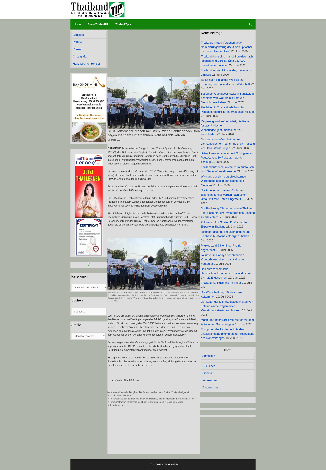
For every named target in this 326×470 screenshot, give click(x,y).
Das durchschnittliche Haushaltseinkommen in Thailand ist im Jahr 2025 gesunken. (226, 273)
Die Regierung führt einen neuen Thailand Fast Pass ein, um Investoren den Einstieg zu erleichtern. (228, 213)
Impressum (209, 380)
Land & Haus (156, 392)
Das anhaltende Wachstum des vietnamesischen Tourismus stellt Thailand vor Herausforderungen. (228, 144)
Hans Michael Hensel (86, 63)
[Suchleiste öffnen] (251, 24)
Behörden (144, 392)
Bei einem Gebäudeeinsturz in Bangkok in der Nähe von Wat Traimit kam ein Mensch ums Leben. (227, 98)
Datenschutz (210, 387)
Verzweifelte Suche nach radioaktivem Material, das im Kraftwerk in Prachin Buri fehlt (153, 398)
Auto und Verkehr (119, 392)
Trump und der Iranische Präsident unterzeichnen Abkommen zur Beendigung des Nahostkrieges (227, 334)
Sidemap (207, 373)
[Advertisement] (153, 53)
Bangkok (133, 392)
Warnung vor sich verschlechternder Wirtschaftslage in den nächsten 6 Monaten (224, 181)
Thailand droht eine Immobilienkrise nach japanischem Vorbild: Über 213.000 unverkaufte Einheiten (227, 61)
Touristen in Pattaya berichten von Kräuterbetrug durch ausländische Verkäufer (222, 259)
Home (77, 24)
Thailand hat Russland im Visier (221, 282)
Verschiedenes (114, 395)
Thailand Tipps (123, 24)
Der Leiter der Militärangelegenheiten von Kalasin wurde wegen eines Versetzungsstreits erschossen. (227, 306)
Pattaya (78, 42)
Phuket (77, 49)
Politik (167, 392)
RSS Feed (208, 366)
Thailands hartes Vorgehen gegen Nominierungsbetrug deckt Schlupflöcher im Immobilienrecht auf (226, 47)
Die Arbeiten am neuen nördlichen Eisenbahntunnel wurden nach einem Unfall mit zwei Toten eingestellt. (224, 195)
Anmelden (208, 355)
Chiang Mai (80, 56)
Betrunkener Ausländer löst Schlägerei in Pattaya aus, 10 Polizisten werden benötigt (226, 157)
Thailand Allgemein (180, 392)
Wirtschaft (128, 395)
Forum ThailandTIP (98, 24)
